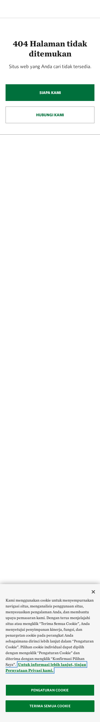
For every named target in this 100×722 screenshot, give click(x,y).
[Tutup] (93, 592)
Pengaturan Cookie (50, 690)
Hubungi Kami (50, 115)
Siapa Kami (50, 92)
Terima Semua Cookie (49, 706)
